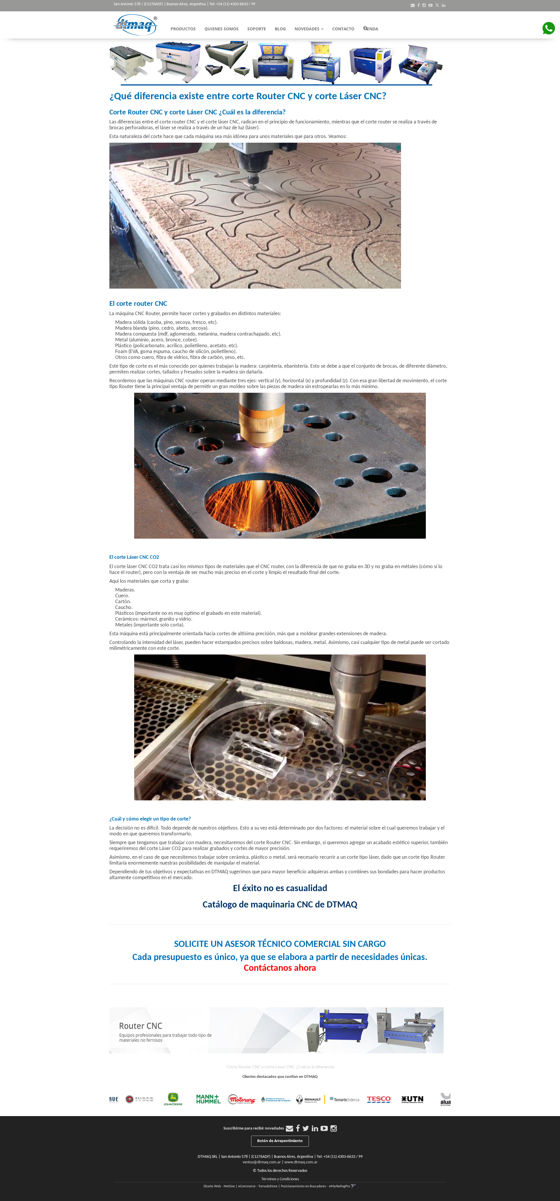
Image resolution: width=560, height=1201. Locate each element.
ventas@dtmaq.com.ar (262, 1162)
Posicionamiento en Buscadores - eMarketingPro (315, 1186)
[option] (126, 1099)
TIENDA (370, 29)
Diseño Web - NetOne (219, 1186)
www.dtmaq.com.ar (301, 1162)
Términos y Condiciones (280, 1179)
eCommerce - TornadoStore (257, 1186)
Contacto (343, 29)
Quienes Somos (221, 29)
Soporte (256, 29)
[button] (413, 5)
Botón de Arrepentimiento (280, 1141)
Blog (280, 29)
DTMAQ (219, 872)
